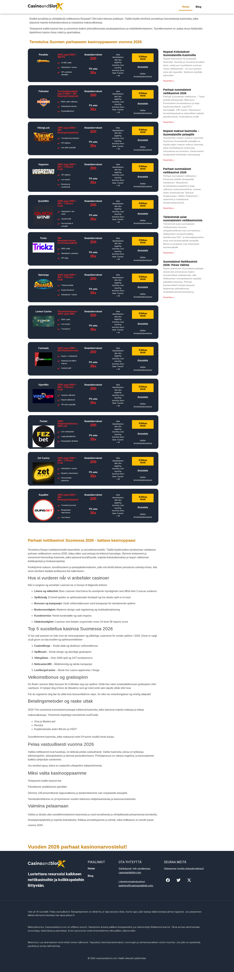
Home (185, 6)
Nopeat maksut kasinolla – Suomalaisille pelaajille (181, 132)
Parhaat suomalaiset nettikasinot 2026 (177, 91)
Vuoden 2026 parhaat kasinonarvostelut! (77, 847)
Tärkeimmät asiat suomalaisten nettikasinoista (182, 218)
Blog (198, 6)
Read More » (168, 81)
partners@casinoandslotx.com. (136, 885)
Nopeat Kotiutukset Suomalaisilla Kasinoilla (179, 53)
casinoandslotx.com (130, 872)
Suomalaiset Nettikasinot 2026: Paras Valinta (180, 263)
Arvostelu (143, 66)
